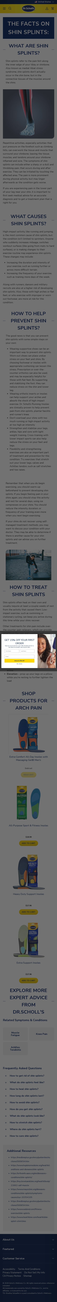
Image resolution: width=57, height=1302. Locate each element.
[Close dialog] (54, 636)
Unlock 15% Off (19, 661)
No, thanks (19, 663)
